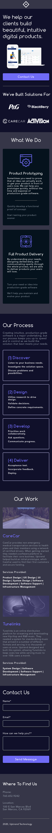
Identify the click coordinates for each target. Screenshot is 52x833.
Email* (7, 717)
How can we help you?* (17, 733)
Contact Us (26, 76)
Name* (7, 701)
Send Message (26, 759)
